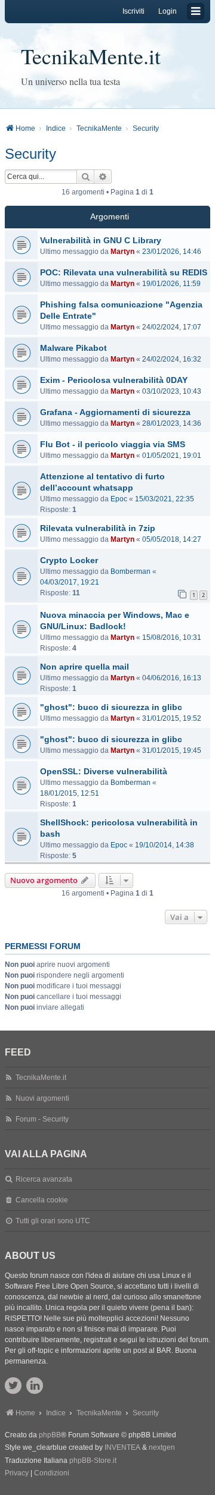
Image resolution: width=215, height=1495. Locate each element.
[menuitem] (17, 1473)
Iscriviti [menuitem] (133, 11)
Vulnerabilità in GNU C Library (100, 240)
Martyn (122, 251)
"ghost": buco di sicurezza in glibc (111, 707)
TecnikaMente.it (91, 56)
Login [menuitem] (167, 11)
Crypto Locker (69, 560)
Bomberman (130, 571)
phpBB (50, 1435)
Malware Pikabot (73, 348)
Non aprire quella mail (84, 666)
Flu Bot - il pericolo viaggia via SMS (112, 444)
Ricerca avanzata (44, 1179)
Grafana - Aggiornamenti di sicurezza (115, 412)
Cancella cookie (42, 1200)
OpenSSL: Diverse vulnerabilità (103, 771)
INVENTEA (122, 1447)
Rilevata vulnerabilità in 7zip (97, 528)
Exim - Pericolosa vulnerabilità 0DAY (114, 380)
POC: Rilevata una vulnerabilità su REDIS (123, 272)
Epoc (118, 499)
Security (30, 154)
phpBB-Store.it (92, 1460)
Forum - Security (42, 1119)
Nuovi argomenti (42, 1098)
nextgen (162, 1447)
